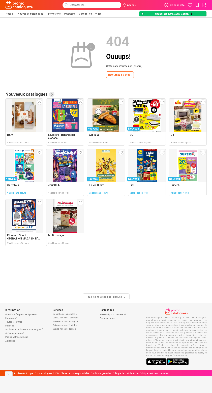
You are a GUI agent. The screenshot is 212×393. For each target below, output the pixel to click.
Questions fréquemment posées (21, 314)
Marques (9, 325)
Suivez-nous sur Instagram (65, 321)
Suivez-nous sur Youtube (65, 325)
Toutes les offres (13, 322)
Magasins (70, 13)
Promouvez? (11, 318)
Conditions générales (101, 373)
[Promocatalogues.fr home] (19, 5)
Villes (98, 13)
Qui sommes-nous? (14, 333)
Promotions (54, 13)
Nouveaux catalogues (30, 13)
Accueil (10, 13)
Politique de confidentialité (125, 373)
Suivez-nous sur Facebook (66, 317)
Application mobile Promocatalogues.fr (24, 329)
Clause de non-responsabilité (75, 373)
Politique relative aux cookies (154, 373)
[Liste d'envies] (204, 5)
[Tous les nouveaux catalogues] (51, 94)
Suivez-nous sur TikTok (64, 329)
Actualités (10, 341)
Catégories (85, 13)
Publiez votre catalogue (16, 337)
